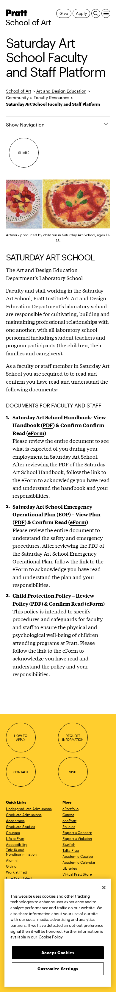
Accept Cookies (58, 952)
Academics (15, 820)
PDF (36, 603)
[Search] (95, 13)
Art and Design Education (61, 90)
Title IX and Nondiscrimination (21, 852)
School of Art (28, 22)
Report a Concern (77, 832)
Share (23, 152)
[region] (57, 933)
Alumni (12, 860)
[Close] (103, 887)
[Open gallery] (58, 204)
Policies (68, 826)
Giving (11, 866)
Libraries (69, 868)
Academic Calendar (78, 862)
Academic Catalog (77, 856)
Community (17, 97)
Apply (81, 13)
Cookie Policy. (51, 937)
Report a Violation (77, 838)
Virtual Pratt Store (77, 874)
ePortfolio (70, 809)
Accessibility (16, 844)
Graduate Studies (20, 826)
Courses (13, 832)
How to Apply (20, 738)
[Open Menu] (105, 13)
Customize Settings (57, 968)
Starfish (68, 844)
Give (63, 13)
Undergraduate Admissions (29, 809)
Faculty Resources (51, 97)
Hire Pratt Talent (19, 878)
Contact (20, 772)
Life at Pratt (15, 838)
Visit (72, 772)
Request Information (73, 738)
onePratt (69, 820)
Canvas (68, 815)
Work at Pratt (16, 872)
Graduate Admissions (24, 815)
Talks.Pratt (70, 850)
